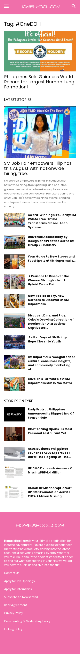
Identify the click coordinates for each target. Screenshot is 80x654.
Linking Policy (13, 629)
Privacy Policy (13, 613)
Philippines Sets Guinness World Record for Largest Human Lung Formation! (39, 82)
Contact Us (11, 573)
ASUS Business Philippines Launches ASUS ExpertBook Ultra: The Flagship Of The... (49, 453)
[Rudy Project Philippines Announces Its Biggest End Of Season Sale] (14, 414)
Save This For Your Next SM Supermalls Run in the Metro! (50, 381)
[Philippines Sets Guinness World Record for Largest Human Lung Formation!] (40, 51)
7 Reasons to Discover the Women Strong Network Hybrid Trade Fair (48, 280)
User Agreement (15, 605)
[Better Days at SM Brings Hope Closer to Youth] (14, 342)
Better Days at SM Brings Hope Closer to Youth (47, 339)
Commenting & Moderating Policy (27, 621)
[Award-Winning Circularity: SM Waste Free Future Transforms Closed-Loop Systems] (14, 220)
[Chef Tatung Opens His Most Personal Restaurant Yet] (14, 434)
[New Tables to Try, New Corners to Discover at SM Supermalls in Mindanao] (14, 301)
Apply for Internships (18, 589)
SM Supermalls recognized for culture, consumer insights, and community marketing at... (51, 363)
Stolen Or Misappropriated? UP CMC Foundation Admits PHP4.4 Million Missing (50, 492)
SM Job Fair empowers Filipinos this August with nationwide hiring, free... (38, 168)
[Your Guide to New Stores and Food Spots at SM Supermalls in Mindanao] (14, 261)
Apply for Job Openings (19, 581)
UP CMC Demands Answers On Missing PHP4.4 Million (51, 470)
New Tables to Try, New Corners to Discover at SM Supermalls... (48, 300)
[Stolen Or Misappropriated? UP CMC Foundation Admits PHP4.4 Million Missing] (14, 491)
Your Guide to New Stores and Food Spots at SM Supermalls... (51, 258)
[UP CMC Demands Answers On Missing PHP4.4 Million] (14, 472)
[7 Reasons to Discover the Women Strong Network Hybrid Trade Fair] (14, 281)
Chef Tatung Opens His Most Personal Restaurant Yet (50, 431)
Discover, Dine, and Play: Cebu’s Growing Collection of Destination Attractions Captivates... (51, 321)
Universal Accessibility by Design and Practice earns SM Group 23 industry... (51, 241)
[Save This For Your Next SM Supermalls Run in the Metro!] (14, 384)
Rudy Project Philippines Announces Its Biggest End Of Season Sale (51, 413)
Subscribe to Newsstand (21, 597)
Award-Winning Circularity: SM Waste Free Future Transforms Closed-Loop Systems (52, 221)
